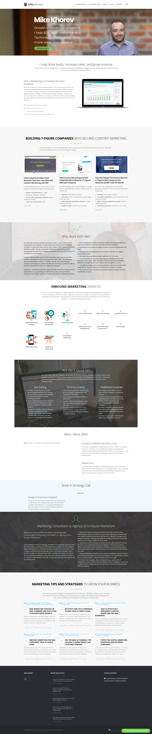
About (105, 4)
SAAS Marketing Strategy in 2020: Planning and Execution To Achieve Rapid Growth (42, 611)
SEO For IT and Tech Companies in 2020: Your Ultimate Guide (78, 610)
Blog (112, 4)
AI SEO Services (81, 4)
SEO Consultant (94, 4)
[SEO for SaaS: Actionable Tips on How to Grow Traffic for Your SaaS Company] (75, 634)
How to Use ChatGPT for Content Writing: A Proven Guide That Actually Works (63, 680)
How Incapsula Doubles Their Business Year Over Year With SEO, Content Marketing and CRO (38, 180)
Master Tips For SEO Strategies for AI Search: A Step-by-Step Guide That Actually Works (62, 708)
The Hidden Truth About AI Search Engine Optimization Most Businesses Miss (64, 718)
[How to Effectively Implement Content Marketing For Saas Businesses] (111, 603)
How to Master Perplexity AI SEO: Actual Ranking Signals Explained (63, 699)
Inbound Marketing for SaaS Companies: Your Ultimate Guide (42, 642)
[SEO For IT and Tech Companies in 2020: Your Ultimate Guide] (75, 603)
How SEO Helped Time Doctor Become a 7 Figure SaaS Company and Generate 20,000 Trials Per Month (111, 180)
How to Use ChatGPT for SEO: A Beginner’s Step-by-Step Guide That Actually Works (62, 689)
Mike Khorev (31, 627)
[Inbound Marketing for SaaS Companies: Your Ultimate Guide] (40, 634)
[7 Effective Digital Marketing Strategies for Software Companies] (111, 634)
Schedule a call (42, 48)
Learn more (27, 206)
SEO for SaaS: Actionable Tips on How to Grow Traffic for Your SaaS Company (78, 642)
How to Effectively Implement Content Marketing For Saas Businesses (107, 612)
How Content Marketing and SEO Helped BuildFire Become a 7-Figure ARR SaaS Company (74, 180)
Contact (119, 4)
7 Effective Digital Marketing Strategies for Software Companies (114, 642)
